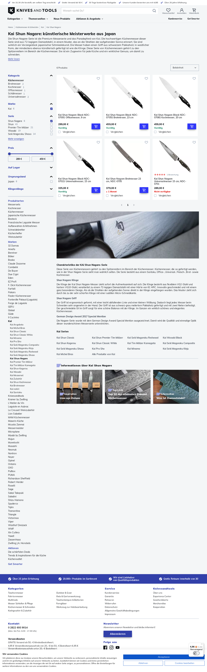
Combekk (13, 267)
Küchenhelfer (15, 233)
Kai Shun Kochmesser (20, 382)
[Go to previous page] (121, 205)
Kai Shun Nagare (19, 358)
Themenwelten (36, 18)
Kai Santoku (16, 392)
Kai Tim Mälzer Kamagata (22, 365)
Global (11, 310)
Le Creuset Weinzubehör (21, 410)
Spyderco (13, 503)
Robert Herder (15, 482)
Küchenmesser (16, 80)
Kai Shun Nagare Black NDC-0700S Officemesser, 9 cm (74, 116)
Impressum (110, 614)
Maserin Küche (16, 421)
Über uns (157, 592)
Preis (11, 147)
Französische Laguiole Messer (24, 222)
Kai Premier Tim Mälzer (21, 362)
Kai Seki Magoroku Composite (24, 345)
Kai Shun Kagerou (19, 368)
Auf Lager (14, 167)
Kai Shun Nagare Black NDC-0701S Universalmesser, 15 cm (74, 180)
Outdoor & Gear (64, 592)
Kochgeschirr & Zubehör (20, 610)
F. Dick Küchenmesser (19, 285)
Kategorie (14, 75)
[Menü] (202, 645)
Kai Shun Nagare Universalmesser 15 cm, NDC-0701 (170, 181)
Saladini (12, 496)
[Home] (32, 10)
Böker (11, 256)
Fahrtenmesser (15, 596)
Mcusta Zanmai (16, 424)
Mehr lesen (14, 59)
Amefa (11, 249)
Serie (11, 116)
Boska (11, 259)
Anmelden (181, 13)
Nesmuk (12, 449)
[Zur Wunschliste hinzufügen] (98, 78)
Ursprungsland (17, 176)
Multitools (13, 600)
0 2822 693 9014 (18, 627)
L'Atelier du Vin (16, 403)
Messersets (14, 204)
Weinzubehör (15, 236)
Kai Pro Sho (15, 341)
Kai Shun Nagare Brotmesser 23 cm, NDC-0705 (123, 180)
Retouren (109, 600)
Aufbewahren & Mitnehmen (22, 226)
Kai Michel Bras (17, 328)
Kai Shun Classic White (21, 334)
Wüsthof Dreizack (17, 525)
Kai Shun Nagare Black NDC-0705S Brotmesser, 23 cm (122, 116)
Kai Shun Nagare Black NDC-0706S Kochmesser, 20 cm (170, 116)
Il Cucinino (13, 317)
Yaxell (11, 536)
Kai (42, 27)
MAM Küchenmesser (19, 417)
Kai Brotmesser (17, 385)
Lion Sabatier (15, 413)
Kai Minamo (16, 338)
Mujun (11, 439)
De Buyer (13, 270)
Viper (11, 521)
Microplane (14, 431)
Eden (10, 277)
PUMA (11, 474)
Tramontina (14, 510)
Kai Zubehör (16, 378)
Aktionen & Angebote (88, 18)
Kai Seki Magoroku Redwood (24, 351)
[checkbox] (51, 109)
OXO (10, 467)
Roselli (11, 485)
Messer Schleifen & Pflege (20, 603)
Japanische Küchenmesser (22, 215)
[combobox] (184, 67)
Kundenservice (112, 592)
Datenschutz (111, 607)
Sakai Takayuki (15, 492)
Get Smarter (15, 564)
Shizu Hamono (15, 500)
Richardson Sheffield (19, 478)
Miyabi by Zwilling (17, 435)
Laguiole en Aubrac (18, 406)
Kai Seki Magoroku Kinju (22, 348)
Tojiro (11, 507)
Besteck (12, 218)
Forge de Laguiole (17, 303)
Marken (12, 241)
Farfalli (11, 288)
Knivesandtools (16, 395)
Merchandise (159, 603)
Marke (12, 103)
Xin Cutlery (14, 532)
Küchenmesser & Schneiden (27, 27)
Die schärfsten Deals (19, 551)
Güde (11, 313)
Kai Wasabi (15, 372)
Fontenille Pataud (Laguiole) (22, 299)
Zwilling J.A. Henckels (19, 543)
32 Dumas (13, 245)
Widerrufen (110, 603)
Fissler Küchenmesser (19, 295)
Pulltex (11, 471)
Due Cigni (13, 274)
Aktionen (13, 548)
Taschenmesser (15, 592)
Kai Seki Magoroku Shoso (22, 355)
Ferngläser (61, 603)
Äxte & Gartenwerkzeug (68, 596)
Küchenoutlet (15, 559)
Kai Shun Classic (18, 331)
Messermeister (16, 428)
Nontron (12, 453)
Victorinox (13, 518)
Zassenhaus (14, 539)
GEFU (11, 306)
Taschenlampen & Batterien (70, 600)
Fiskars (12, 292)
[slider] (9, 153)
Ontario (12, 464)
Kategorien (13, 18)
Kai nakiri (14, 389)
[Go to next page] (133, 205)
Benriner (12, 252)
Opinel (11, 460)
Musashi (12, 446)
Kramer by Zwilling (17, 399)
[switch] (196, 653)
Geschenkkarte (160, 600)
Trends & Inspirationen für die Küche (27, 555)
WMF (11, 528)
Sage (10, 489)
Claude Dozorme (17, 263)
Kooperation (159, 607)
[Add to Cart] (96, 126)
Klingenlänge (15, 188)
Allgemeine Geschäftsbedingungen (122, 610)
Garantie (109, 596)
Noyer (11, 457)
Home (10, 27)
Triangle (12, 514)
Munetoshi (13, 442)
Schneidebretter (16, 229)
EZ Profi (12, 281)
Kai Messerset (16, 375)
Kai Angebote (16, 324)
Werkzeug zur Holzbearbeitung (71, 607)
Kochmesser (14, 208)
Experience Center (162, 596)
